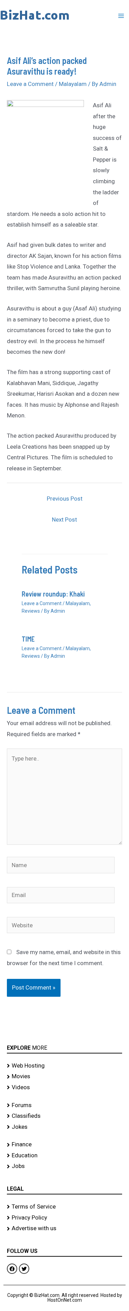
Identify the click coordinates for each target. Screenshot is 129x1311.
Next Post (64, 519)
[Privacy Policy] (64, 1217)
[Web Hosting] (64, 1065)
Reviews (31, 611)
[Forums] (64, 1105)
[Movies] (64, 1076)
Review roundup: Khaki (53, 594)
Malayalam (73, 83)
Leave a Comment (30, 83)
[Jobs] (64, 1166)
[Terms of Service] (64, 1206)
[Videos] (64, 1087)
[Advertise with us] (64, 1228)
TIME (28, 639)
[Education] (64, 1155)
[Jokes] (64, 1127)
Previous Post (65, 498)
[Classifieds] (64, 1116)
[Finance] (64, 1144)
